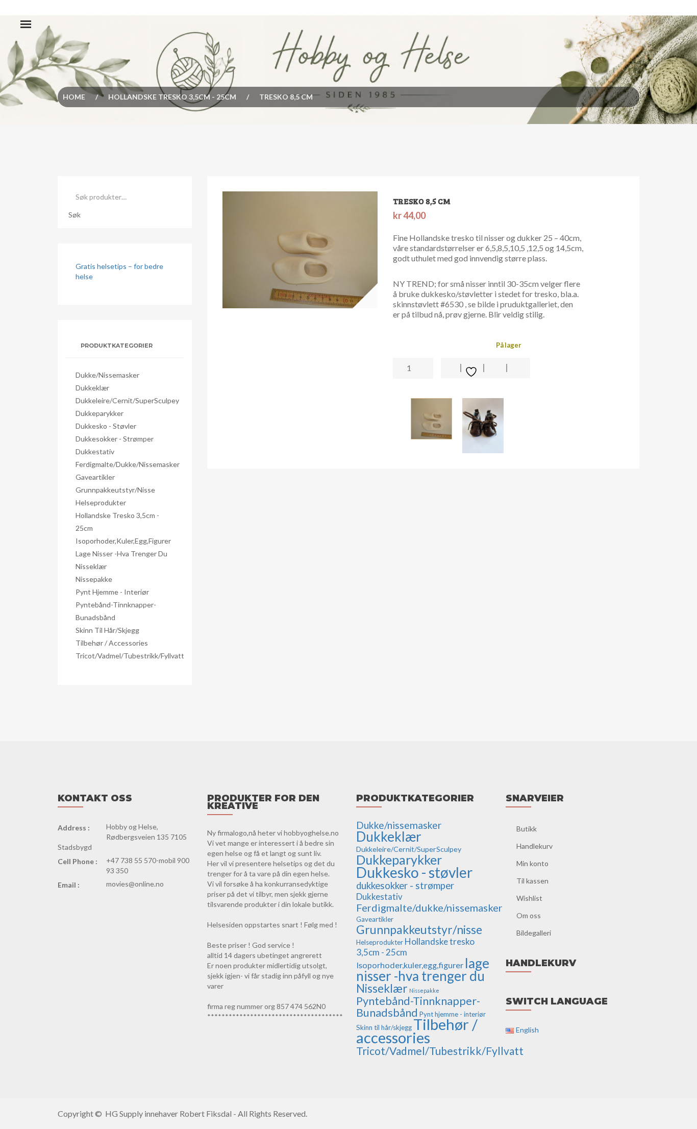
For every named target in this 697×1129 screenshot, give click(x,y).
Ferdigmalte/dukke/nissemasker (128, 464)
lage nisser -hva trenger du (121, 553)
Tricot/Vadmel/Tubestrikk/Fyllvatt (130, 655)
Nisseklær (91, 566)
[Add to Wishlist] (472, 368)
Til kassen (532, 880)
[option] (300, 249)
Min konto (532, 863)
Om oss (528, 915)
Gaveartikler (95, 477)
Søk (74, 214)
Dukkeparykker (99, 413)
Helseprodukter (101, 502)
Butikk (526, 828)
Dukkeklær (92, 387)
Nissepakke (94, 579)
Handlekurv (534, 846)
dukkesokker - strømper (115, 438)
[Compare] (518, 368)
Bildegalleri (533, 932)
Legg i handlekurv (451, 368)
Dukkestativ (95, 451)
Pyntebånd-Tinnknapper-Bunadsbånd (418, 1006)
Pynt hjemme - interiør (112, 591)
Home (74, 96)
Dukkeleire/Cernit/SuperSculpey (127, 400)
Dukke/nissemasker (107, 375)
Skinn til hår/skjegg (107, 630)
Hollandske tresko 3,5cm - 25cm (172, 96)
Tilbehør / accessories (112, 643)
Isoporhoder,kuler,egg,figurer (123, 540)
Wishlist (529, 898)
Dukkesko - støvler (106, 426)
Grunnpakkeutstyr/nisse (115, 489)
